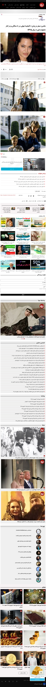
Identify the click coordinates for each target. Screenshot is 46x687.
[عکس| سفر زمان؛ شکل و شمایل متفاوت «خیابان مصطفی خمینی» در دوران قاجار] (28, 208)
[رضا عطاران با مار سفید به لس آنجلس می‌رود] (38, 569)
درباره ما (18, 1)
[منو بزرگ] (3, 5)
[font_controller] (6, 70)
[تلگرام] (33, 196)
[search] (5, 5)
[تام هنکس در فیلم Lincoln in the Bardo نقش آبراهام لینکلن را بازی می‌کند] (38, 531)
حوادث (7, 7)
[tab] (24, 338)
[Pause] (24, 169)
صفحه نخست (32, 5)
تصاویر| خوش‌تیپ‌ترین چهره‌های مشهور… (24, 541)
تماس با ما (14, 1)
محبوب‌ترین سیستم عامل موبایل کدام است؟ (36, 389)
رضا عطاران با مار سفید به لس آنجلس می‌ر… (23, 568)
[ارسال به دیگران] (12, 70)
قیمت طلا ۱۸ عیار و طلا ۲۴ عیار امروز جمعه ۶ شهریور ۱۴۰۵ (34, 411)
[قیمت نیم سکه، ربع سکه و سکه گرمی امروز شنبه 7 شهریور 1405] (11, 658)
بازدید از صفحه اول (40, 201)
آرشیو (11, 1)
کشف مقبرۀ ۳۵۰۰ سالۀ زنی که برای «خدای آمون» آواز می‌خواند (33, 372)
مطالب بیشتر (23, 673)
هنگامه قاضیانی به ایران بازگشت (25, 557)
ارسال (23, 295)
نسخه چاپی (23, 201)
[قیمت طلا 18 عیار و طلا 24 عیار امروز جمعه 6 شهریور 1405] (11, 637)
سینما (27, 7)
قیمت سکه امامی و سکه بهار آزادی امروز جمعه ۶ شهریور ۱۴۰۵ (33, 418)
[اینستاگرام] (13, 682)
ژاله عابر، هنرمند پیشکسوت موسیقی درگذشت (36, 363)
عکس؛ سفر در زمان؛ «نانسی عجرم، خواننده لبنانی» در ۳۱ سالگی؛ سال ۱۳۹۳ (31, 179)
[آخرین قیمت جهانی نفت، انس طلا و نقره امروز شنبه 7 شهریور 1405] (11, 617)
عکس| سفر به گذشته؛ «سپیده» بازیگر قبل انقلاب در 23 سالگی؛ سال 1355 (31, 522)
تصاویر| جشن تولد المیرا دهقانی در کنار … (24, 573)
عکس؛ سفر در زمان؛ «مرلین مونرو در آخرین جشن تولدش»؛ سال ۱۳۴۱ (32, 176)
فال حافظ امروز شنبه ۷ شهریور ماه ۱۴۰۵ (37, 404)
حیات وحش (18, 7)
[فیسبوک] (28, 196)
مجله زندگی (10, 5)
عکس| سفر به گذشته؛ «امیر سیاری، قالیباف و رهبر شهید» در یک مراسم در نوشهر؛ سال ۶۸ (28, 391)
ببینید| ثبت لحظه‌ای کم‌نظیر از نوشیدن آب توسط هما (35, 370)
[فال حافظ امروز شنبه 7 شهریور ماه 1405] (35, 617)
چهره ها (42, 526)
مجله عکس (16, 5)
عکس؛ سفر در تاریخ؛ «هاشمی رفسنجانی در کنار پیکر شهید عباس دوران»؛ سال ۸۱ (30, 184)
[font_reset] (4, 70)
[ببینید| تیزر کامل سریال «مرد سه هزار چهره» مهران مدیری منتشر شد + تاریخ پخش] (35, 658)
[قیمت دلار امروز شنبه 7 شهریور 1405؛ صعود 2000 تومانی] (11, 596)
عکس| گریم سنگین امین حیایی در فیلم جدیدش (23, 562)
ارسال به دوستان (31, 201)
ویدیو (23, 7)
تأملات (27, 5)
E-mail (44, 282)
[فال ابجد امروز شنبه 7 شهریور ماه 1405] (35, 596)
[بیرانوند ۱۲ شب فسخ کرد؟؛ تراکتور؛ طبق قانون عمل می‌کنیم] (38, 547)
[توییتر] (31, 196)
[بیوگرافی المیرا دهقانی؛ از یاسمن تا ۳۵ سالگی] (38, 553)
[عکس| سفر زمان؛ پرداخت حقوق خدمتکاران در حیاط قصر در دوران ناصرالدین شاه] (23, 441)
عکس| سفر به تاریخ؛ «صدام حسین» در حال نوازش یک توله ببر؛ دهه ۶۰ (31, 379)
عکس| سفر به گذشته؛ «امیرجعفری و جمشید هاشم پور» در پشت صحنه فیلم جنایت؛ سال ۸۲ (28, 355)
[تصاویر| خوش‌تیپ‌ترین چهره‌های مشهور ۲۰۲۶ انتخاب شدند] (38, 542)
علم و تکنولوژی (32, 7)
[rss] (2, 682)
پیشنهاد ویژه (41, 300)
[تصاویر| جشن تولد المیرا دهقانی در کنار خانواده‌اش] (38, 574)
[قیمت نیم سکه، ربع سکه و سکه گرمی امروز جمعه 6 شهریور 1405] (35, 637)
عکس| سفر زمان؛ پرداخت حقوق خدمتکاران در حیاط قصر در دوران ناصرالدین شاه (30, 421)
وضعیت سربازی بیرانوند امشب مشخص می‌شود (23, 579)
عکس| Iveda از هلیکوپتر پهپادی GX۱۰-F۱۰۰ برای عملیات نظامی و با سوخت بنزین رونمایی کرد (27, 367)
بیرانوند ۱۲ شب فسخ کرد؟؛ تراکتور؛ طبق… (24, 546)
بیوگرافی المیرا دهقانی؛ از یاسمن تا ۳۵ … (24, 552)
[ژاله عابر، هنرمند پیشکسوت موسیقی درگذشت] (38, 536)
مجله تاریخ (22, 5)
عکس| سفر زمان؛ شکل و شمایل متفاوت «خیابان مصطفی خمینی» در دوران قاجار (21, 210)
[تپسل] (1, 157)
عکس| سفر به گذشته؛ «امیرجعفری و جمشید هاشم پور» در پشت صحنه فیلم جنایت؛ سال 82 (6, 210)
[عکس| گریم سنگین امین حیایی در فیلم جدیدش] (38, 563)
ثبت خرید (12, 169)
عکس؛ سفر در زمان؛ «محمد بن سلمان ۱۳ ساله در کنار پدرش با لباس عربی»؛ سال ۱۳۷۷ (29, 181)
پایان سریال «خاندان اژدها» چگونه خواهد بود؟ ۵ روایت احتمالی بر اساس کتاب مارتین (29, 358)
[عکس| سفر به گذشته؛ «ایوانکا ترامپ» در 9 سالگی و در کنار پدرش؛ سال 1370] (23, 473)
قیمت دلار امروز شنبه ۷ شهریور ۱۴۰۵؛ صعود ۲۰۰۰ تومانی (34, 401)
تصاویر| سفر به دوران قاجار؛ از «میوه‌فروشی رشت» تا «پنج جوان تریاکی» (36, 210)
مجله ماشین (12, 7)
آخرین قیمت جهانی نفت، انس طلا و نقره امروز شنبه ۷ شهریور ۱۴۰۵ (32, 406)
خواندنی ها (41, 205)
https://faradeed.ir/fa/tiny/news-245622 (8, 195)
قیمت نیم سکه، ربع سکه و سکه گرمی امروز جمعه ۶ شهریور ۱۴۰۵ (33, 408)
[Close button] (44, 665)
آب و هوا (8, 1)
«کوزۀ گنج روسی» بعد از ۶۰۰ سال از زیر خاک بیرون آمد (34, 387)
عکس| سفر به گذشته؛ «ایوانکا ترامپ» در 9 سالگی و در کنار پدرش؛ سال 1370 (31, 490)
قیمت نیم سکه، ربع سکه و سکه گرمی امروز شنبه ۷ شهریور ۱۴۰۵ (33, 416)
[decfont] (1, 70)
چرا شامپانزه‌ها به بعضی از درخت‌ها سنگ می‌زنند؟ (35, 384)
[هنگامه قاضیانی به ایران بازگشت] (38, 558)
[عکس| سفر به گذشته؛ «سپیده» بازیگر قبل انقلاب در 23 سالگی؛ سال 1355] (23, 505)
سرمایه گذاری (37, 679)
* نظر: (44, 287)
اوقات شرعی (4, 1)
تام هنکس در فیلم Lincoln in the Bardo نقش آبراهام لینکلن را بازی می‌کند (30, 346)
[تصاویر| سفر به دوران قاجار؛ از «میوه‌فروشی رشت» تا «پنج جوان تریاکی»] (42, 208)
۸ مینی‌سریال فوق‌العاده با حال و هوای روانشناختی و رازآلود (33, 365)
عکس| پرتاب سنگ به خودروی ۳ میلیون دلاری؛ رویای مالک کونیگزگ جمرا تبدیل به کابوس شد (27, 382)
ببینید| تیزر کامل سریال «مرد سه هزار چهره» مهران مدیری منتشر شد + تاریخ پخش (29, 360)
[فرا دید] (41, 5)
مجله (43, 425)
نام (45, 278)
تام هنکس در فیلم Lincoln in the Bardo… (23, 530)
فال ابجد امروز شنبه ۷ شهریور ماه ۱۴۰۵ (37, 399)
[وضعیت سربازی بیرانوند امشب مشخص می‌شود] (38, 580)
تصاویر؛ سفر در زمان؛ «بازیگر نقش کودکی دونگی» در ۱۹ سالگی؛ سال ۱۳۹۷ (31, 186)
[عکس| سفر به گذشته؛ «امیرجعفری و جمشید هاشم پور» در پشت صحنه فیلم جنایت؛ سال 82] (13, 208)
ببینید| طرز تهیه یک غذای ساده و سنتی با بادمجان (35, 353)
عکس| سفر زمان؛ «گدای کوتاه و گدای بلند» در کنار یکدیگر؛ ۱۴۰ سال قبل (31, 375)
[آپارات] (9, 682)
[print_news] (10, 70)
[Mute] (26, 169)
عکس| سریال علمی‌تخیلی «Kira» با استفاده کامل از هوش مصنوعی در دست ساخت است (28, 377)
